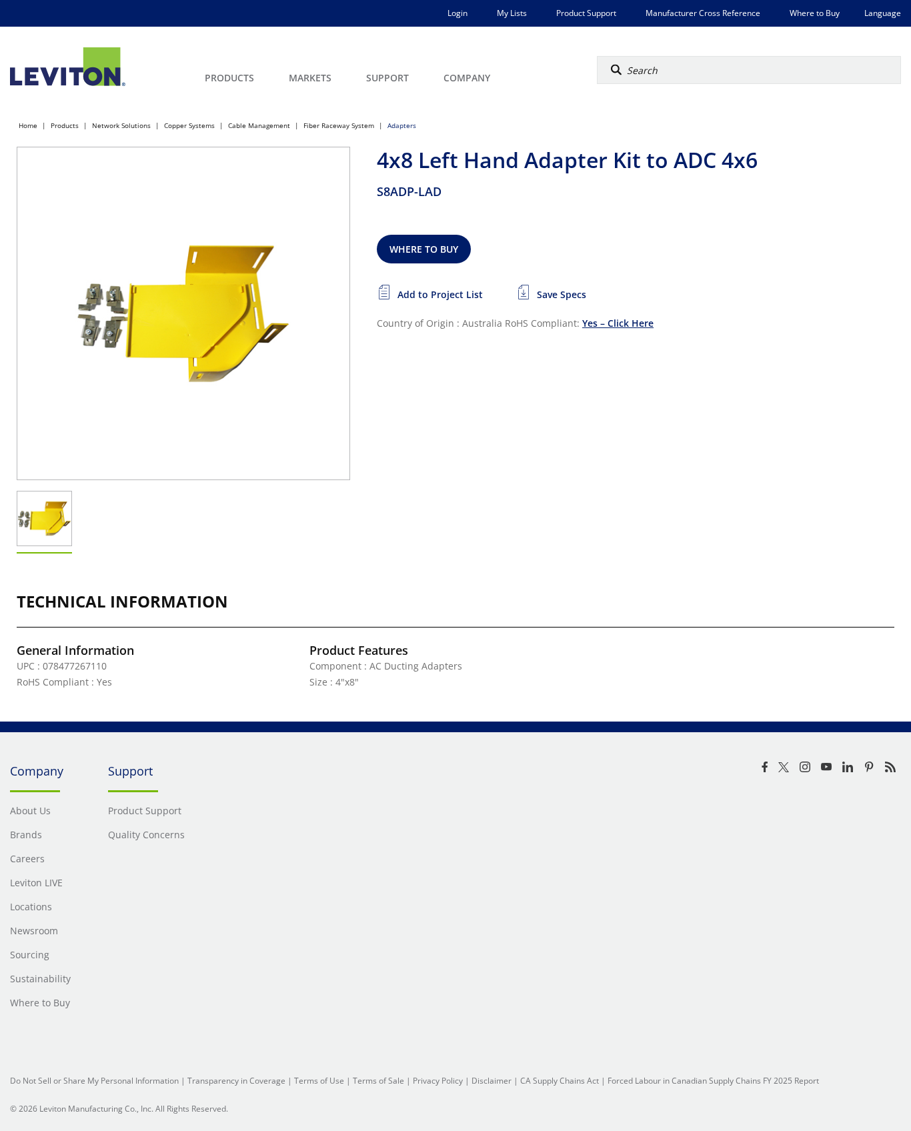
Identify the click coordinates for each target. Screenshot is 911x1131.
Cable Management (259, 125)
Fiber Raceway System (338, 125)
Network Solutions (121, 125)
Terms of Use (319, 1080)
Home (28, 125)
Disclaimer (492, 1080)
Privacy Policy (438, 1080)
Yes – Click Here (618, 323)
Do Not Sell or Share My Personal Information (94, 1080)
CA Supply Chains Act (559, 1080)
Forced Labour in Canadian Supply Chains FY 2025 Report (713, 1080)
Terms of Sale (378, 1080)
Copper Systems (189, 125)
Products (65, 125)
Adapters (401, 125)
